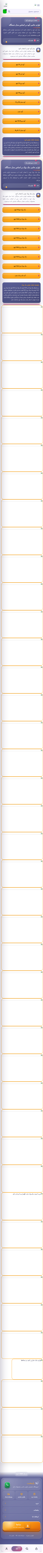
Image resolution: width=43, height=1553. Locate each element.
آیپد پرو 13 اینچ (20, 93)
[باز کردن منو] (38, 5)
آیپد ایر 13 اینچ (20, 74)
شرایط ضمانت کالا (20, 1535)
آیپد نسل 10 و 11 (20, 102)
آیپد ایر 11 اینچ (20, 64)
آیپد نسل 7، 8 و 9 (20, 130)
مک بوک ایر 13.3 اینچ (20, 266)
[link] (5, 5)
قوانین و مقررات (30, 1535)
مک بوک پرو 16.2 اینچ (20, 247)
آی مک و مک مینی (20, 275)
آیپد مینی (20, 111)
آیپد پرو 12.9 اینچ (20, 121)
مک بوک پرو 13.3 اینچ (20, 256)
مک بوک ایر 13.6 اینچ (20, 219)
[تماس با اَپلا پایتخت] (7, 1484)
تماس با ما (11, 1535)
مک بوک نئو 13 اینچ (20, 209)
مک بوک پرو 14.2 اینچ (20, 238)
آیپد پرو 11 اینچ (20, 83)
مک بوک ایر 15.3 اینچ (20, 228)
